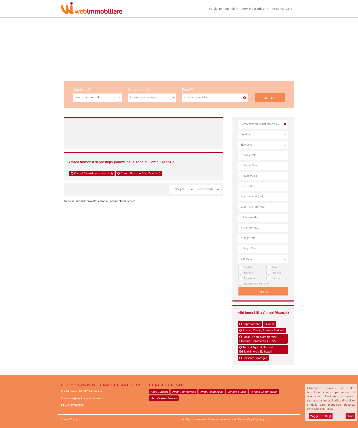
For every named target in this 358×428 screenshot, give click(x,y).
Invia (263, 291)
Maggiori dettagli (320, 416)
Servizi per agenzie (222, 9)
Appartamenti (251, 324)
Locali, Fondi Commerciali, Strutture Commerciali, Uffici (258, 339)
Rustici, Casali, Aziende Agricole (263, 330)
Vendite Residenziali (164, 398)
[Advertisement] (179, 49)
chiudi (350, 416)
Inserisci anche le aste (256, 283)
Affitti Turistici (159, 391)
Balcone (248, 272)
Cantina (276, 278)
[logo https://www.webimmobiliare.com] (92, 8)
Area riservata (282, 9)
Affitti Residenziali (211, 391)
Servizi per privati (253, 9)
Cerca (270, 98)
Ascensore (250, 278)
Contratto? (82, 90)
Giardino (248, 267)
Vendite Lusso (236, 391)
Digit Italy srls (261, 419)
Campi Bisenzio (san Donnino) (140, 173)
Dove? (187, 90)
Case (271, 324)
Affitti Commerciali (184, 391)
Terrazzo (276, 267)
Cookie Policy (69, 419)
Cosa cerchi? (139, 90)
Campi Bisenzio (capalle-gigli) (93, 173)
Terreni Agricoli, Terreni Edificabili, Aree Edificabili (256, 349)
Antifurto (276, 272)
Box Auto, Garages (254, 358)
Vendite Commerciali (263, 391)
